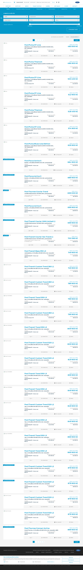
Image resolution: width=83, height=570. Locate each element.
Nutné (7, 561)
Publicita (66, 552)
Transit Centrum (37, 6)
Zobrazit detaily (50, 561)
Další (76, 40)
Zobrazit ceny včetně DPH (58, 36)
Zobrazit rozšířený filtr (8, 24)
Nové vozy (8, 6)
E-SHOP (66, 6)
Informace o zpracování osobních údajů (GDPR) (42, 550)
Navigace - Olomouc (58, 552)
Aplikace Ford (64, 9)
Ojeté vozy (18, 6)
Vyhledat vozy (73, 29)
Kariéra (48, 6)
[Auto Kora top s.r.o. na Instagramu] (59, 2)
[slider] (30, 24)
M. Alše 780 (33, 2)
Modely (8, 9)
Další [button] (75, 9)
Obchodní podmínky (29, 552)
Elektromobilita (52, 9)
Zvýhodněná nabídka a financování (23, 9)
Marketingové (38, 561)
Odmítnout (71, 562)
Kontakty (74, 6)
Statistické (22, 561)
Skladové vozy (39, 9)
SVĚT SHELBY (57, 6)
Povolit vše (71, 557)
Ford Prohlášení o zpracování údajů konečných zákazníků (63, 550)
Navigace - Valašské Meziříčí (46, 552)
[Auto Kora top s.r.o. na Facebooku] (57, 2)
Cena (54, 22)
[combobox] (15, 16)
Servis (26, 6)
